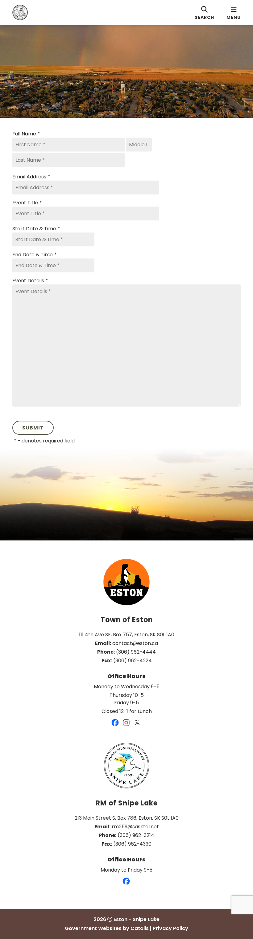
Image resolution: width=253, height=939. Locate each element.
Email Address (31, 176)
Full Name (26, 133)
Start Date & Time (36, 228)
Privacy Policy (170, 928)
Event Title (27, 202)
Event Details (30, 280)
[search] (204, 12)
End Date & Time (34, 254)
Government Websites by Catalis (107, 928)
